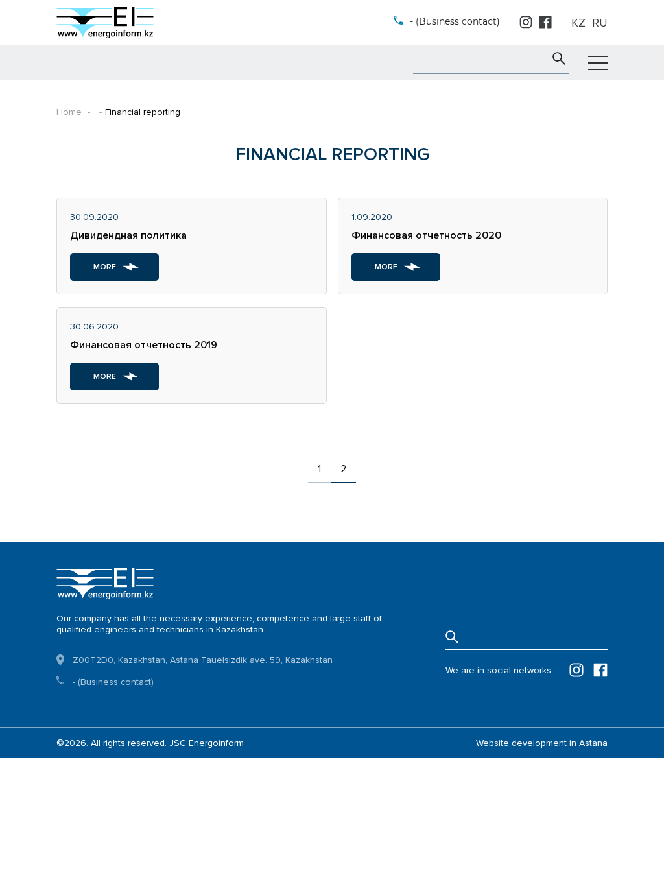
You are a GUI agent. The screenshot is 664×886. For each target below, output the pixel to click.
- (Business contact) (455, 21)
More (104, 267)
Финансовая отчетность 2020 (426, 235)
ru (600, 23)
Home (69, 111)
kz (578, 23)
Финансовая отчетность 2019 (143, 345)
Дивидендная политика (128, 235)
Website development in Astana (542, 742)
